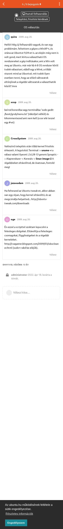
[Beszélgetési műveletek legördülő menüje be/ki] (59, 4)
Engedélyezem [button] (16, 522)
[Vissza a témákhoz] (3, 4)
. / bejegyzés (30, 4)
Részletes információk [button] (19, 513)
